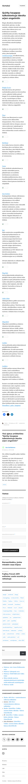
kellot (4, 604)
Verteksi (6, 6)
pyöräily (13, 621)
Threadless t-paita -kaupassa (11, 405)
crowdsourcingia (7, 55)
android (10, 594)
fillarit (22, 598)
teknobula (6, 630)
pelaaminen (17, 617)
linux (4, 607)
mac (15, 611)
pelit (4, 621)
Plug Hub (5, 273)
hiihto (16, 601)
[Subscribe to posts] (3, 753)
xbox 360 (21, 640)
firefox (5, 601)
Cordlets (4, 366)
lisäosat (10, 607)
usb (4, 634)
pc (10, 617)
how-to (22, 601)
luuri (15, 607)
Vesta (4, 166)
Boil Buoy (5, 143)
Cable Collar (5, 298)
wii (18, 637)
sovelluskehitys (7, 627)
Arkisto (4, 764)
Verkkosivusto (7, 542)
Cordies (4, 343)
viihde (18, 634)
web (4, 637)
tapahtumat (18, 627)
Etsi (3, 650)
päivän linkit (6, 624)
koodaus (17, 604)
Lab (3, 768)
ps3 (8, 621)
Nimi (4, 526)
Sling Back (5, 322)
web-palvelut (11, 637)
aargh (4, 594)
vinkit (23, 634)
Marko (6, 423)
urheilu (20, 630)
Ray (3, 230)
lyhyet (20, 607)
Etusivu (4, 760)
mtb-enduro (7, 614)
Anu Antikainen (10, 447)
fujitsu (10, 601)
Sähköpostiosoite (8, 534)
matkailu (21, 611)
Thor (3, 115)
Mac (3, 772)
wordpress (13, 640)
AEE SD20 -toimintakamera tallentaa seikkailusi (12, 704)
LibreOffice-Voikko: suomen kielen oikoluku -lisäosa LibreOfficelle (14, 711)
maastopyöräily (7, 611)
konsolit (10, 604)
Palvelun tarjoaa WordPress (14, 781)
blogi (16, 594)
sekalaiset (15, 624)
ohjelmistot (16, 614)
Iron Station (6, 194)
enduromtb (15, 598)
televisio (13, 630)
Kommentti (6, 503)
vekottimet (22, 423)
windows (5, 640)
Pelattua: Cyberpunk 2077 (12, 671)
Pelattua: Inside (8, 684)
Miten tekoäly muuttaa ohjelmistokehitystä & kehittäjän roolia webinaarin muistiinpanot (14, 680)
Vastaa (4, 484)
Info (3, 776)
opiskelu (5, 617)
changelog (6, 598)
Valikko (22, 5)
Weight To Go (6, 87)
